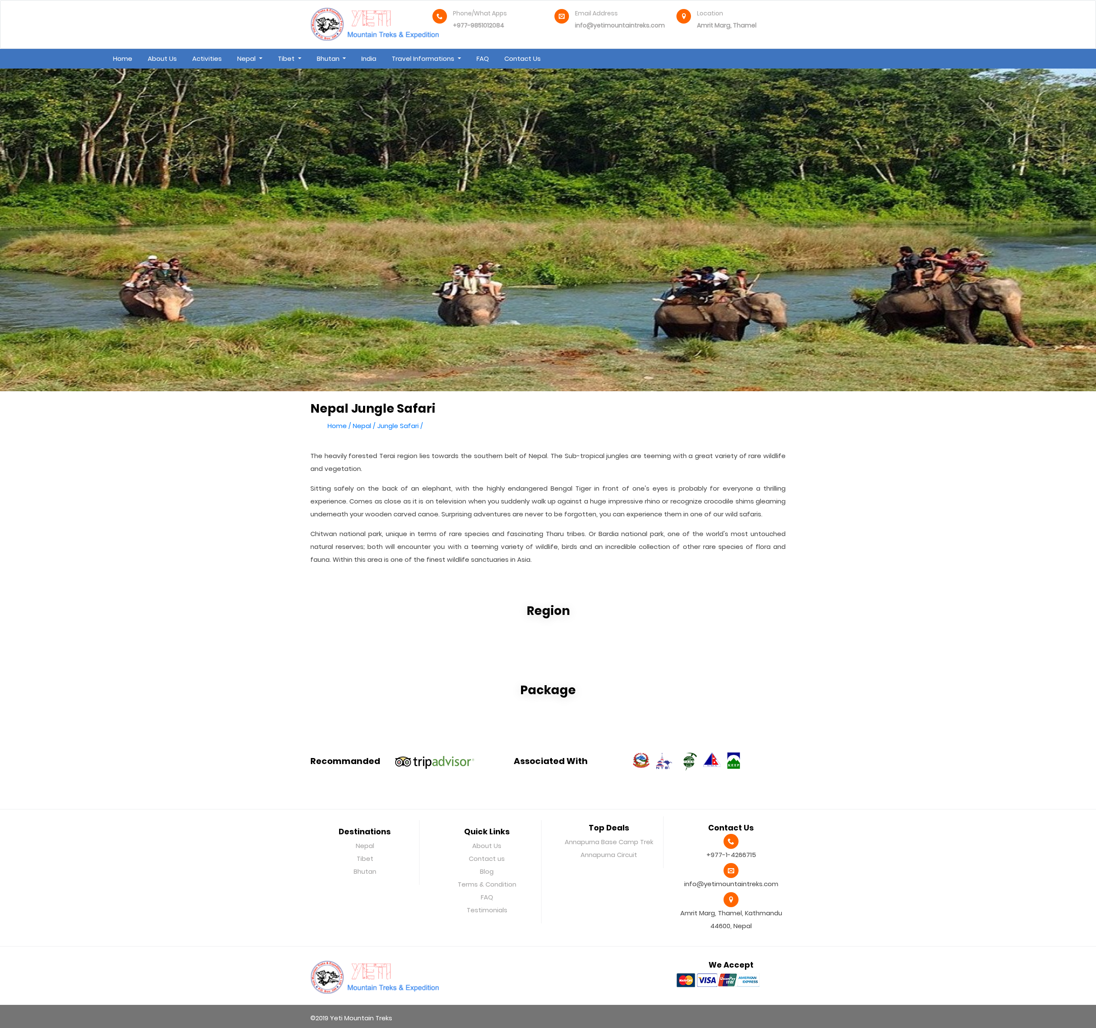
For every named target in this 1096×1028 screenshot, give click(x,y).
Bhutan (329, 58)
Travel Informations (424, 58)
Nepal (247, 58)
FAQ (483, 58)
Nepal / (364, 425)
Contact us (522, 58)
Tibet (287, 58)
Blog (487, 871)
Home (122, 58)
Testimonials (487, 909)
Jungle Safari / (400, 425)
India (368, 58)
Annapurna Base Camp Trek (609, 841)
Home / (339, 425)
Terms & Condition (487, 884)
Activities (207, 58)
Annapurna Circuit (609, 854)
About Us (162, 58)
